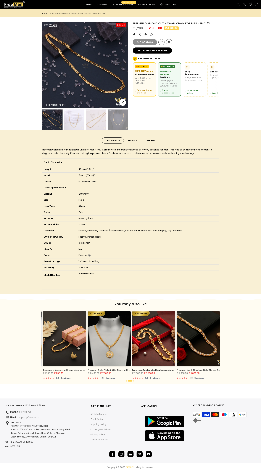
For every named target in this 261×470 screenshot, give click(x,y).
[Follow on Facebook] (112, 454)
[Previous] (47, 65)
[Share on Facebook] (134, 34)
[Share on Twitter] (140, 34)
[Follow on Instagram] (121, 454)
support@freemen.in (28, 417)
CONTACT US (169, 4)
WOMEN (103, 4)
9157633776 (25, 412)
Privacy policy (97, 434)
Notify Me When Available (152, 50)
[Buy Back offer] (169, 79)
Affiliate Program (99, 414)
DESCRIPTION (113, 140)
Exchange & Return (100, 429)
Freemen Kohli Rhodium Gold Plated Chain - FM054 (204, 370)
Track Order (96, 419)
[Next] (123, 65)
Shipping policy (98, 424)
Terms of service (99, 439)
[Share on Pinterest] (145, 34)
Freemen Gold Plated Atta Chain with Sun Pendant (114, 370)
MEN (89, 4)
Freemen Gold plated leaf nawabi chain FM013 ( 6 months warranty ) (169, 370)
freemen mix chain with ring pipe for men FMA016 (69, 370)
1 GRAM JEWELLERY (124, 4)
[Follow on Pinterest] (140, 454)
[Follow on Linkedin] (130, 454)
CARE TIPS (150, 140)
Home (45, 14)
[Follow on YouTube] (149, 454)
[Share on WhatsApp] (151, 34)
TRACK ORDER (147, 4)
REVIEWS (132, 140)
